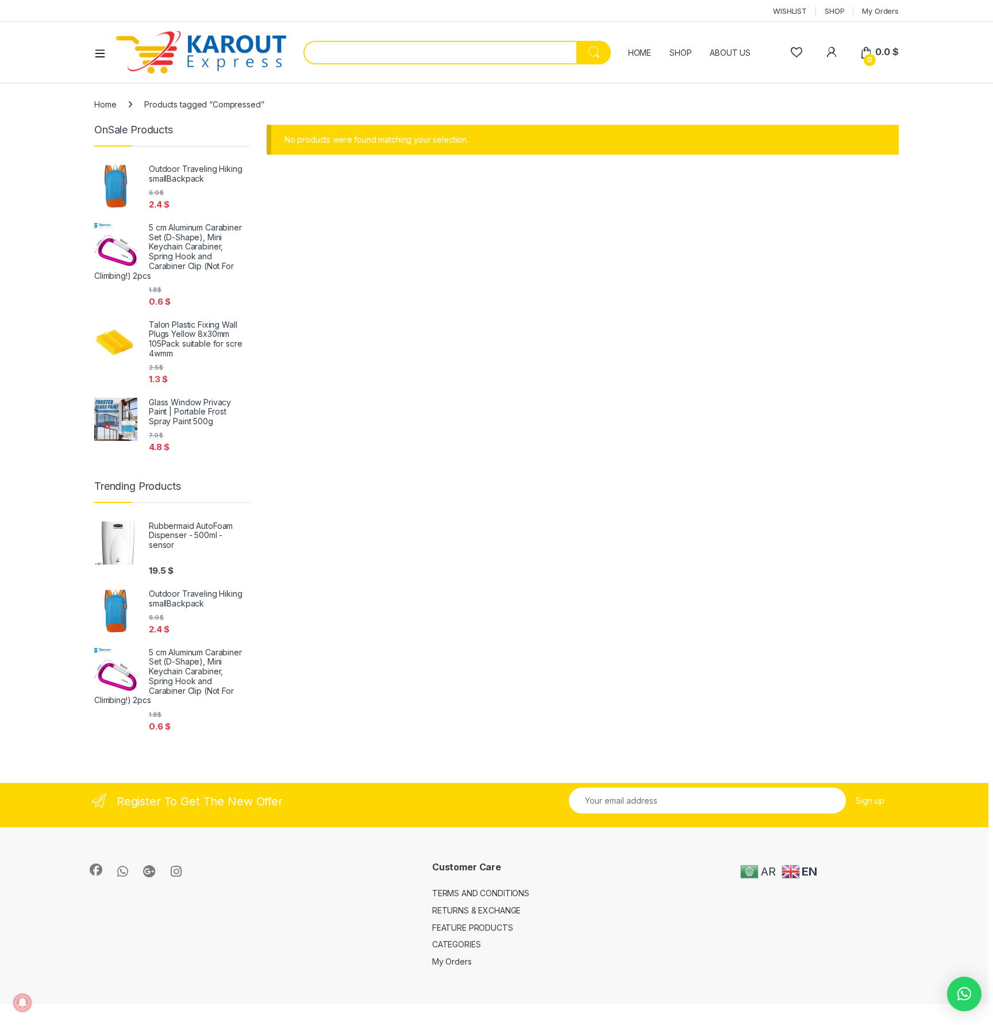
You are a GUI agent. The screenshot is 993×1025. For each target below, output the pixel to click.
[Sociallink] (96, 869)
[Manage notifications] (22, 1002)
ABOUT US (730, 52)
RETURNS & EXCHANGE (476, 910)
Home (105, 104)
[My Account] (831, 52)
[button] (964, 994)
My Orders (880, 11)
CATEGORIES (456, 944)
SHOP (834, 11)
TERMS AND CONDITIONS (480, 893)
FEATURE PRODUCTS (472, 927)
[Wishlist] (796, 52)
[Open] (104, 53)
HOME (639, 52)
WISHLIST (790, 11)
